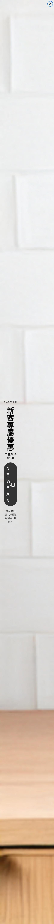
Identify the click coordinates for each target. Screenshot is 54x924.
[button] (10, 484)
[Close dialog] (50, 3)
